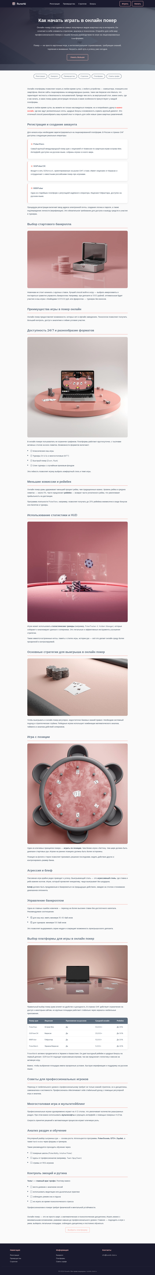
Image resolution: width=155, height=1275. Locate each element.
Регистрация (55, 4)
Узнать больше (77, 57)
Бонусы (93, 4)
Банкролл (54, 76)
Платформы (98, 76)
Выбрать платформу (77, 1230)
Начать (137, 4)
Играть (125, 4)
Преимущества (69, 4)
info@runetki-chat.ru (109, 1255)
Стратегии (82, 4)
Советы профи (114, 76)
